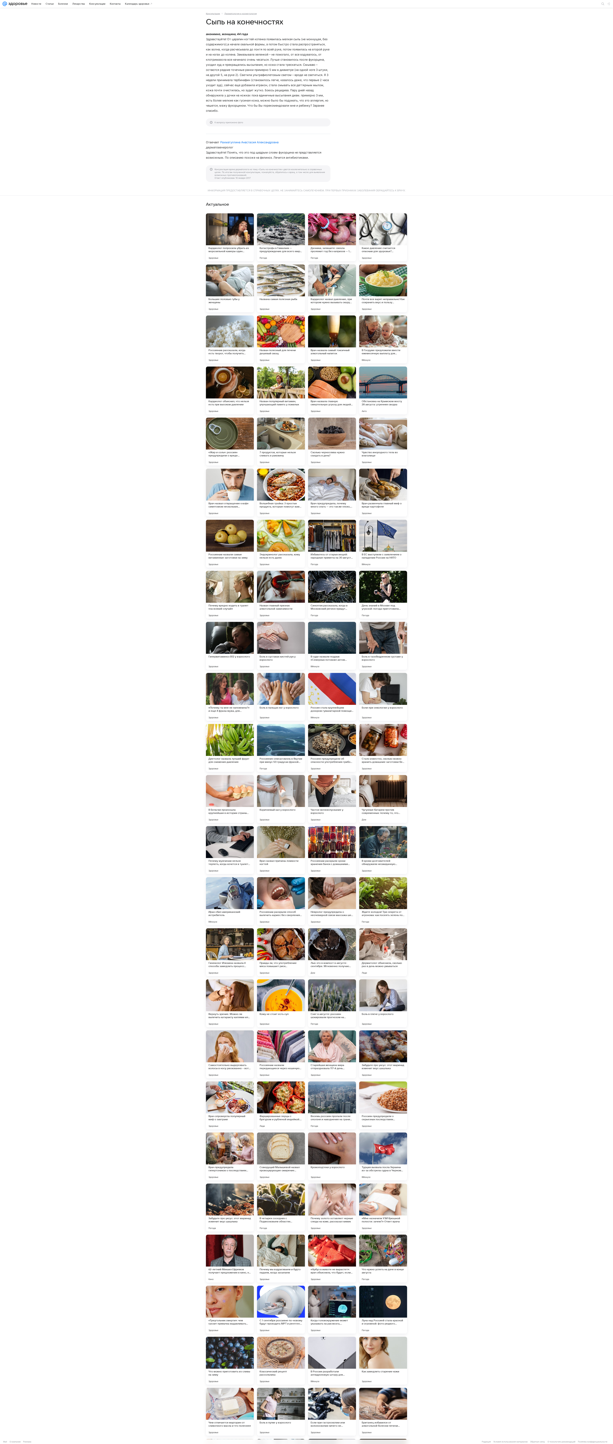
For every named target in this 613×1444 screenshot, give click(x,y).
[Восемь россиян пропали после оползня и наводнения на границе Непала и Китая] (332, 1105)
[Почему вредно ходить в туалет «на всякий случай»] (230, 595)
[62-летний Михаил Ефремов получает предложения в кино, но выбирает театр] (230, 1259)
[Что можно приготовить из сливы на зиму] (230, 1361)
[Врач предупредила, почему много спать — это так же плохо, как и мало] (332, 493)
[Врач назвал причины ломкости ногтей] (281, 850)
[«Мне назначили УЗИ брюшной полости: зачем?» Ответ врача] (383, 1207)
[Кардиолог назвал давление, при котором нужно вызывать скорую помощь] (332, 288)
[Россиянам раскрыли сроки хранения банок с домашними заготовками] (332, 850)
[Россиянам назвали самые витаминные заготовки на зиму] (230, 544)
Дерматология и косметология (240, 13)
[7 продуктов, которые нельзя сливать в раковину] (281, 441)
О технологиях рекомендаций (561, 1441)
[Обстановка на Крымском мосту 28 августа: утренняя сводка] (383, 390)
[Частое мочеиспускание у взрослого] (332, 799)
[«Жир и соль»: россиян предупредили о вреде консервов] (230, 441)
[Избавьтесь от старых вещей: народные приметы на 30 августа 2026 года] (332, 544)
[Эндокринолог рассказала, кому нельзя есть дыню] (281, 544)
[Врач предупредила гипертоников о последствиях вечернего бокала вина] (230, 1156)
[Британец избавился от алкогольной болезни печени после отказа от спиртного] (383, 1412)
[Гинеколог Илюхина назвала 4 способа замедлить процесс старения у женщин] (230, 952)
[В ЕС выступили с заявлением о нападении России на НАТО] (383, 544)
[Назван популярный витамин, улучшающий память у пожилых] (281, 390)
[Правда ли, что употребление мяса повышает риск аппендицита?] (281, 952)
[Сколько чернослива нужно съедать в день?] (332, 441)
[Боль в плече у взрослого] (383, 1003)
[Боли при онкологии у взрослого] (383, 697)
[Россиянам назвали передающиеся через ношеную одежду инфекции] (281, 1054)
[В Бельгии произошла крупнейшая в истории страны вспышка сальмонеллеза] (230, 799)
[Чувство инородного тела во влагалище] (383, 441)
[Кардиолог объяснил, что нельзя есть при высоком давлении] (230, 390)
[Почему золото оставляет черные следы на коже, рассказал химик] (332, 1207)
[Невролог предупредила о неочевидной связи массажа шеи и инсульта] (332, 901)
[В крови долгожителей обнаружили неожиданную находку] (383, 850)
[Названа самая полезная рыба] (281, 288)
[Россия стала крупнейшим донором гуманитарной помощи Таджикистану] (332, 697)
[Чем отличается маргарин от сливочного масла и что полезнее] (230, 1412)
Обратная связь (537, 1441)
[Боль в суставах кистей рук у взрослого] (281, 646)
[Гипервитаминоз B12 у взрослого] (230, 646)
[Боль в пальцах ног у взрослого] (281, 697)
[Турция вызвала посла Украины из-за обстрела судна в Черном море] (383, 1156)
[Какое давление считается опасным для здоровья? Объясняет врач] (383, 237)
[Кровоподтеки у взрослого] (332, 1156)
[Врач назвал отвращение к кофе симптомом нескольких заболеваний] (230, 493)
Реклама (27, 1441)
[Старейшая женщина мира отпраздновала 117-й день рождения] (332, 1054)
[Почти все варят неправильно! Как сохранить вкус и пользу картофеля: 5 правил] (383, 288)
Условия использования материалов (510, 1441)
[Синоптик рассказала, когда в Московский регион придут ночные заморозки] (332, 595)
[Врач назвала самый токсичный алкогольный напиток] (332, 339)
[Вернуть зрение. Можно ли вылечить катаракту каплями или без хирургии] (230, 1003)
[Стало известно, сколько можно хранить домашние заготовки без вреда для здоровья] (383, 748)
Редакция (486, 1441)
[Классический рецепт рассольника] (281, 1361)
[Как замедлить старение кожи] (383, 1361)
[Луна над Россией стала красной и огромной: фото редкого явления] (383, 1310)
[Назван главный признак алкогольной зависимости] (281, 595)
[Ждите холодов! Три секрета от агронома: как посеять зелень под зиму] (383, 901)
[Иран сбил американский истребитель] (230, 901)
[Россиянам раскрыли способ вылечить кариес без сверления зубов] (281, 901)
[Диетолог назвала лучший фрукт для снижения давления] (230, 748)
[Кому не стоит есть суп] (281, 1003)
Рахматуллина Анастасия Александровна (249, 142)
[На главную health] (17, 4)
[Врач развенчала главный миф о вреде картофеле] (383, 493)
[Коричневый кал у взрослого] (281, 799)
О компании (15, 1441)
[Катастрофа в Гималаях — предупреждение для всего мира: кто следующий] (281, 237)
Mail (5, 1441)
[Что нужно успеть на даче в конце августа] (383, 1259)
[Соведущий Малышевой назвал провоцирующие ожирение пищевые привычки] (281, 1156)
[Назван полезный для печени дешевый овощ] (281, 339)
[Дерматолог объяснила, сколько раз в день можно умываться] (383, 952)
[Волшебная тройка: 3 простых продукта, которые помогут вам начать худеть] (281, 493)
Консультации (213, 13)
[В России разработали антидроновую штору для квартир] (332, 1361)
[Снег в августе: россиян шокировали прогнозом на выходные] (332, 1003)
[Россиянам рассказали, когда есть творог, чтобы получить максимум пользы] (230, 339)
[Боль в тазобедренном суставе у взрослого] (383, 646)
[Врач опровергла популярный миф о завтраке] (230, 1105)
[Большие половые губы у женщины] (230, 288)
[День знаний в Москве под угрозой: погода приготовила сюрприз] (383, 595)
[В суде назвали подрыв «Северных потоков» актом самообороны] (332, 646)
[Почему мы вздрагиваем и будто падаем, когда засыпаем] (281, 1259)
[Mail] (5, 4)
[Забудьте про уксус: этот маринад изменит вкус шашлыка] (383, 1054)
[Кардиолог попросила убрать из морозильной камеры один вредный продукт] (230, 237)
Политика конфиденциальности (592, 1441)
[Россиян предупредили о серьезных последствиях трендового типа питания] (383, 1105)
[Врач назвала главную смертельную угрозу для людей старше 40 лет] (332, 390)
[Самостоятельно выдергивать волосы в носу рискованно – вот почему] (230, 1054)
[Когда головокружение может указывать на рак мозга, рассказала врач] (332, 1310)
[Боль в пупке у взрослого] (281, 1412)
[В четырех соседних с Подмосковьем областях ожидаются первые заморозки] (281, 1207)
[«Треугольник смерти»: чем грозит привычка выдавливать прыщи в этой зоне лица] (230, 1310)
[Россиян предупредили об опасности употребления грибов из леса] (332, 748)
